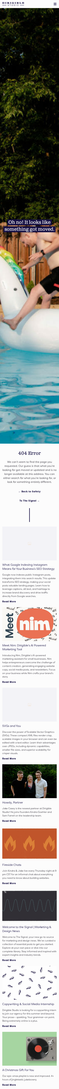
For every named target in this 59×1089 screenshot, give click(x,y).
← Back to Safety (29, 491)
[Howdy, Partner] (29, 781)
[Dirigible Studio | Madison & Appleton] (13, 4)
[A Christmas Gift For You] (29, 1049)
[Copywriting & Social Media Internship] (29, 983)
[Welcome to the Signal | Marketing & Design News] (29, 906)
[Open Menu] (55, 4)
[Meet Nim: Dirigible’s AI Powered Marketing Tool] (29, 624)
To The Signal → (29, 500)
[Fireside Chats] (29, 843)
